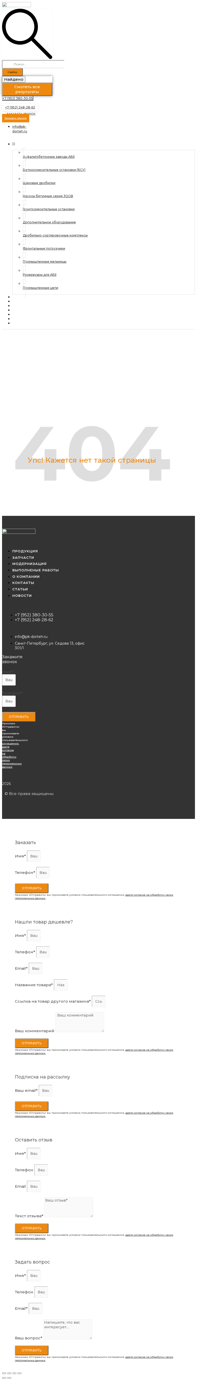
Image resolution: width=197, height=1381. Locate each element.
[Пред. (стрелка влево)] (4, 1378)
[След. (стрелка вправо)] (9, 1378)
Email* (22, 968)
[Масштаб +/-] (19, 1373)
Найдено (13, 79)
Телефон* (12, 693)
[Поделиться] (9, 1373)
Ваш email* (27, 1090)
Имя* (7, 671)
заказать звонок (28, 628)
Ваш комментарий (35, 1030)
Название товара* (34, 984)
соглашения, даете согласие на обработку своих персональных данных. (12, 755)
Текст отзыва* (29, 1215)
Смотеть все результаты (27, 89)
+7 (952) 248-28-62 (20, 107)
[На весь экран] (14, 1373)
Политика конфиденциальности (37, 803)
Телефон (24, 1169)
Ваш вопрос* (29, 1338)
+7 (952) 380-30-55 (18, 98)
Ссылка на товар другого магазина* (53, 1001)
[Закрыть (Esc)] (4, 1373)
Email (21, 1186)
